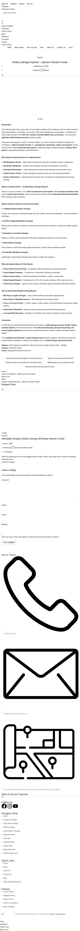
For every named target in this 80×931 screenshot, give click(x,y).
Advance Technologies (57, 914)
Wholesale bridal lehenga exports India (40, 366)
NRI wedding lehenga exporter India (61, 362)
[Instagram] (9, 806)
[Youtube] (15, 806)
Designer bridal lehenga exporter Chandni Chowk (24, 362)
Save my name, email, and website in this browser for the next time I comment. (30, 537)
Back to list (6, 377)
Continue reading (8, 462)
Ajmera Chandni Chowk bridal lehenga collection (24, 358)
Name (4, 505)
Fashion (9, 55)
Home (3, 55)
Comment (6, 480)
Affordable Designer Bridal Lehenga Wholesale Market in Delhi (33, 438)
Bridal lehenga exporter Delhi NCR (60, 358)
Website (5, 524)
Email (4, 515)
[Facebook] (4, 806)
